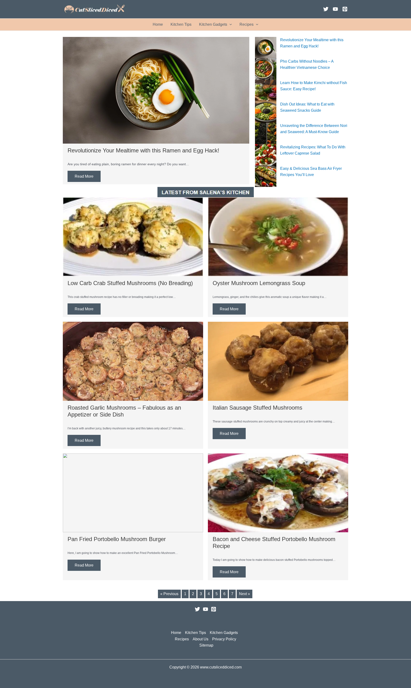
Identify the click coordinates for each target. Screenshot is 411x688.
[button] (229, 24)
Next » (244, 594)
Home (158, 24)
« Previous (169, 594)
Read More (84, 176)
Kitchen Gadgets (213, 24)
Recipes (247, 24)
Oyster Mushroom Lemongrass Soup (259, 283)
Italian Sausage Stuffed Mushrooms (257, 407)
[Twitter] (326, 9)
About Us (200, 639)
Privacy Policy (224, 639)
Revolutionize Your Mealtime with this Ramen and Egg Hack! (143, 150)
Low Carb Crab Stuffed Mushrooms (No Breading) (130, 283)
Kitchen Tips (181, 24)
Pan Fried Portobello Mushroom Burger (117, 539)
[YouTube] (335, 9)
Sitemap (206, 645)
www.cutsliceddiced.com (221, 667)
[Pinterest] (345, 9)
